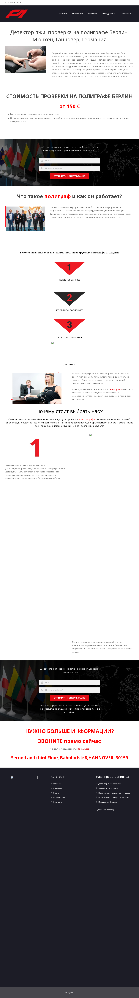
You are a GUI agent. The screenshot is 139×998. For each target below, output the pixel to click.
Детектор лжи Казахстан (109, 784)
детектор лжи (115, 389)
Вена (79, 749)
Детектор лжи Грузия (108, 788)
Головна (57, 784)
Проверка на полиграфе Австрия (113, 797)
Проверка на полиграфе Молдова (114, 793)
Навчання (57, 788)
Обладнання (59, 797)
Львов (86, 749)
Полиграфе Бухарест (108, 802)
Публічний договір (105, 810)
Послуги (57, 793)
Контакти (57, 802)
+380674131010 (14, 3)
